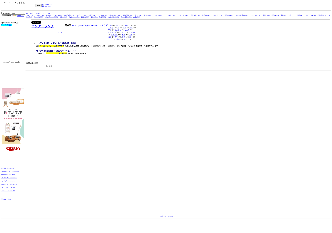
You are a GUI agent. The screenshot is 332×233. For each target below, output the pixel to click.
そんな (125, 25)
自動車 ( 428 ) (229, 15)
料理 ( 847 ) (292, 15)
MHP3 (94, 25)
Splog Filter (6, 199)
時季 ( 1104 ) (206, 15)
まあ (124, 28)
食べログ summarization (8, 181)
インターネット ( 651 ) (33, 15)
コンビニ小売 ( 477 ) (70, 15)
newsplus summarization (7, 168)
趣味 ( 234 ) (94, 17)
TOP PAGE (6, 25)
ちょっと (114, 35)
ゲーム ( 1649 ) (102, 15)
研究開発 (170, 216)
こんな (110, 28)
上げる (110, 39)
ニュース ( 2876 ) (47, 15)
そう (123, 35)
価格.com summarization (8, 174)
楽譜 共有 (163, 216)
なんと (127, 30)
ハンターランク (43, 26)
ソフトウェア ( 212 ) (183, 15)
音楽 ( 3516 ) (148, 15)
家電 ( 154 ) (300, 15)
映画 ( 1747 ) (92, 15)
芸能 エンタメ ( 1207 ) (115, 15)
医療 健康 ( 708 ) (196, 15)
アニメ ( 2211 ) (57, 15)
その (117, 25)
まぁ (131, 28)
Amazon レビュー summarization (10, 171)
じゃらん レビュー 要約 (8, 190)
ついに (123, 32)
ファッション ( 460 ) (255, 15)
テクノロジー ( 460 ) (217, 15)
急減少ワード (40, 13)
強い (116, 37)
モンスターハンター (81, 25)
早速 (110, 30)
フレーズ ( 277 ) (38, 17)
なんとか (118, 30)
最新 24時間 (29, 13)
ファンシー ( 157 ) (74, 17)
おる (110, 37)
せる (123, 37)
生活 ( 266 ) (136, 17)
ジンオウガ (102, 25)
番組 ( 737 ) (284, 15)
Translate (20, 16)
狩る (125, 39)
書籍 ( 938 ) (266, 15)
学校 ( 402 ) (102, 17)
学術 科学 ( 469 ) (322, 15)
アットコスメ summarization (9, 177)
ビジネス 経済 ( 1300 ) (241, 15)
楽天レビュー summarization (9, 184)
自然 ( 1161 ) (63, 17)
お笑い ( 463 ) (85, 17)
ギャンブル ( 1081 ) (113, 17)
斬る (119, 39)
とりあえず (112, 32)
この (110, 25)
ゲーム (60, 32)
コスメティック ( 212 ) (51, 17)
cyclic (49, 13)
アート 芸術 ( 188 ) (126, 17)
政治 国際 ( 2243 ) (128, 15)
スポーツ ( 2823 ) (82, 15)
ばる (130, 35)
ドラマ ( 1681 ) (157, 15)
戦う (131, 37)
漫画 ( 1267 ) (275, 15)
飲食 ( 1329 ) (139, 15)
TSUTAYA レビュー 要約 (8, 187)
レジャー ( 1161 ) (311, 15)
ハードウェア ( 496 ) (170, 15)
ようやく (132, 32)
